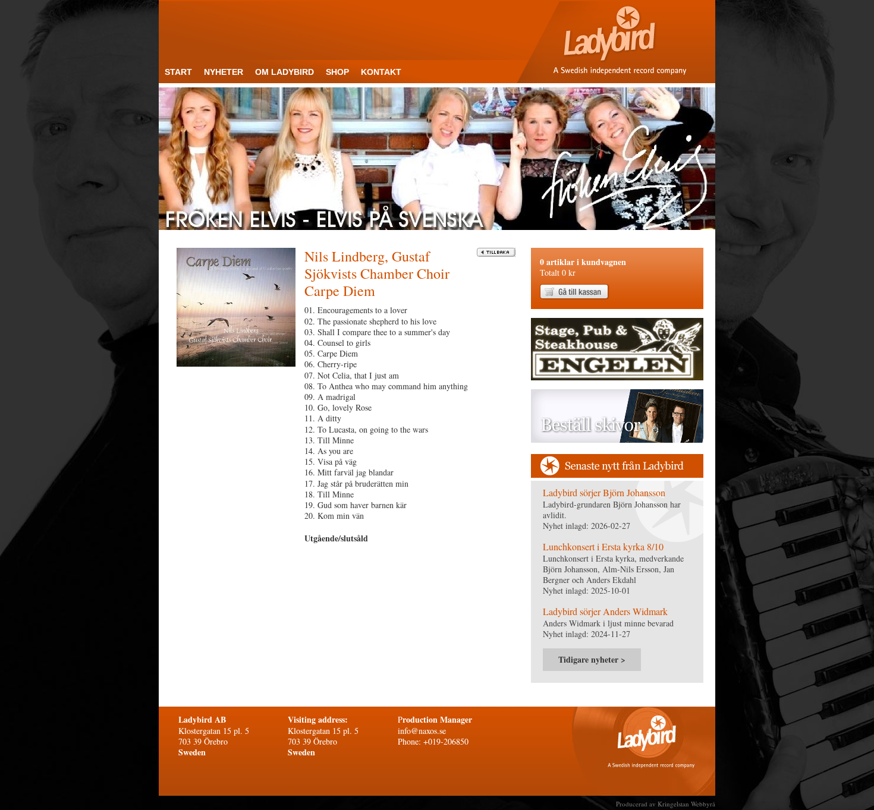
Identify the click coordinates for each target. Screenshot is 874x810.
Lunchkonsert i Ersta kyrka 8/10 (603, 546)
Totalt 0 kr (583, 267)
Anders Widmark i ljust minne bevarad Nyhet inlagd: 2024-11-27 (608, 628)
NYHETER (223, 72)
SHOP (337, 72)
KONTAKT (381, 72)
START (178, 72)
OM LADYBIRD (284, 72)
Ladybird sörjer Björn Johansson (604, 492)
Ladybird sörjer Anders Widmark (605, 611)
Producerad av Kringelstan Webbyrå (665, 803)
